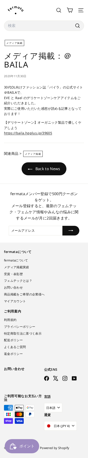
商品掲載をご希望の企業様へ (24, 294)
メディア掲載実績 (16, 267)
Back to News (47, 168)
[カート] (69, 10)
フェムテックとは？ (18, 280)
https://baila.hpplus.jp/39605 (28, 133)
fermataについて (16, 260)
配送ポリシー (13, 340)
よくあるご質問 (15, 347)
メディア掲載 (14, 43)
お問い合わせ (13, 287)
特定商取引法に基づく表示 (23, 333)
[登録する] (70, 230)
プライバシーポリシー (19, 326)
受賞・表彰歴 (13, 274)
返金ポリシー (13, 354)
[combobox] (44, 26)
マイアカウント (15, 301)
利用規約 (10, 320)
